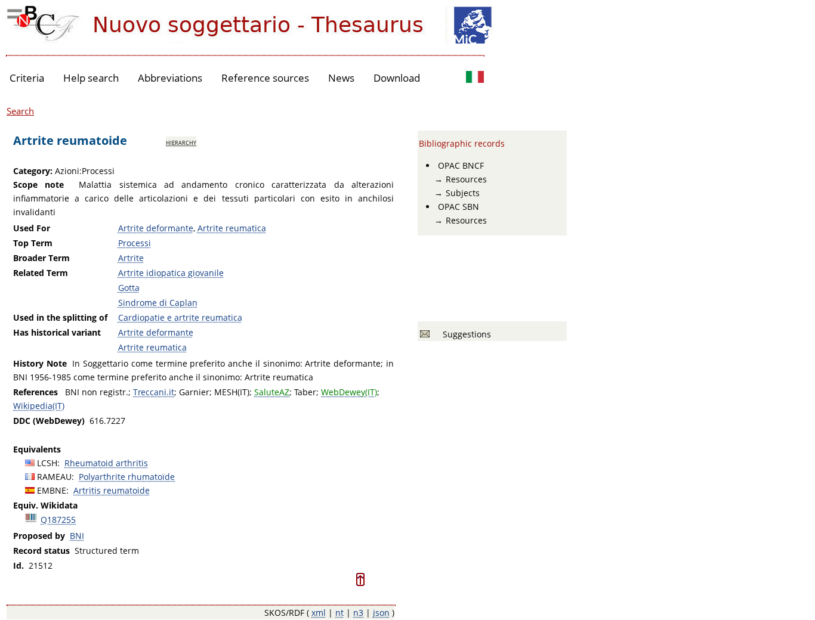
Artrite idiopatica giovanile (171, 272)
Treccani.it (153, 392)
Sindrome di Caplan (157, 302)
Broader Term (41, 258)
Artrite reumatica (231, 228)
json (381, 612)
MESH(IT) (231, 392)
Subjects (463, 193)
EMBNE (51, 490)
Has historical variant (57, 332)
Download (396, 78)
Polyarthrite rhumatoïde (127, 476)
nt (339, 612)
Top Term (33, 243)
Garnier (194, 392)
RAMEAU (54, 476)
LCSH (47, 463)
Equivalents (37, 449)
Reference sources (265, 78)
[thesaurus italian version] (474, 78)
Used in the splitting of (60, 317)
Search (20, 111)
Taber (305, 392)
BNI (77, 535)
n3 (358, 612)
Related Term (40, 272)
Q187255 (58, 519)
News (341, 78)
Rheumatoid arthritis (106, 463)
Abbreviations (170, 78)
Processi (134, 243)
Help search (91, 78)
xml (318, 612)
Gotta (129, 287)
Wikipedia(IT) (38, 405)
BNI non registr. (96, 392)
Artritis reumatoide (111, 490)
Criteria (27, 78)
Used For (31, 228)
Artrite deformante (155, 228)
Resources (466, 179)
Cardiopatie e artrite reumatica (180, 317)
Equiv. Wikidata (45, 505)
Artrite (131, 258)
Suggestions (464, 334)
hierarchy (181, 142)
